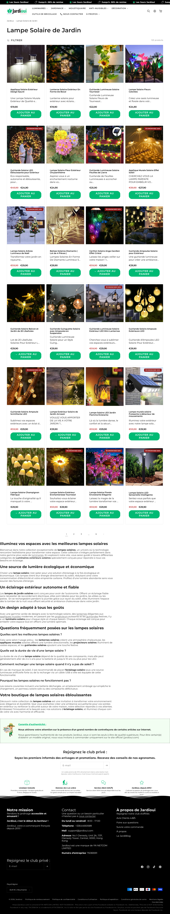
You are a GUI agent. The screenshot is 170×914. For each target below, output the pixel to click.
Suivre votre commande (129, 827)
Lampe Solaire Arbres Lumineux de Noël (21, 252)
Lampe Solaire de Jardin (26, 21)
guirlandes (92, 616)
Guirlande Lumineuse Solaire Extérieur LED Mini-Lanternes (104, 330)
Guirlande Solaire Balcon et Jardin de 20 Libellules (24, 330)
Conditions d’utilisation (87, 899)
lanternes (81, 614)
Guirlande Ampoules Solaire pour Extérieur (143, 252)
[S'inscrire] (107, 765)
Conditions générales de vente (133, 899)
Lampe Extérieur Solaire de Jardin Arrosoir (64, 413)
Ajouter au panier (26, 114)
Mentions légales (156, 899)
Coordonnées (157, 902)
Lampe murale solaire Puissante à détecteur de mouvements (142, 414)
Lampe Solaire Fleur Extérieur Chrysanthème (65, 171)
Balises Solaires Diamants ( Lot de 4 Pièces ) (64, 252)
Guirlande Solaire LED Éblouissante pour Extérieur (24, 171)
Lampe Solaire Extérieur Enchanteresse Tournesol (63, 494)
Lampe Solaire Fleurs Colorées (139, 90)
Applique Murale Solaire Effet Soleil (144, 171)
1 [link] (66, 534)
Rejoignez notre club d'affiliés (132, 813)
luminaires (38, 555)
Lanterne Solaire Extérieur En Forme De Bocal (65, 90)
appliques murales (10, 616)
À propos (121, 831)
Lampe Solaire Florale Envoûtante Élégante (100, 494)
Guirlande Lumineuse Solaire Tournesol (104, 90)
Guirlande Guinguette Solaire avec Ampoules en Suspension (65, 331)
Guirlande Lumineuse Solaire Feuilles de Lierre (104, 171)
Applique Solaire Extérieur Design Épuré (24, 90)
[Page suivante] (103, 534)
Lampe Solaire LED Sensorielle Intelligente (141, 494)
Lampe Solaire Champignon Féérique (24, 494)
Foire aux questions (127, 822)
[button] (39, 8)
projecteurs (61, 616)
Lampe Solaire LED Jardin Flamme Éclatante (102, 414)
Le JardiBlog (123, 836)
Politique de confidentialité (63, 899)
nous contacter (87, 816)
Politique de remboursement (37, 899)
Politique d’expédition (109, 899)
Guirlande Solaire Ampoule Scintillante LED (24, 413)
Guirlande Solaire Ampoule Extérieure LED (143, 330)
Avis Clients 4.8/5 (125, 818)
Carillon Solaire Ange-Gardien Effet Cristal (104, 252)
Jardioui (10, 21)
